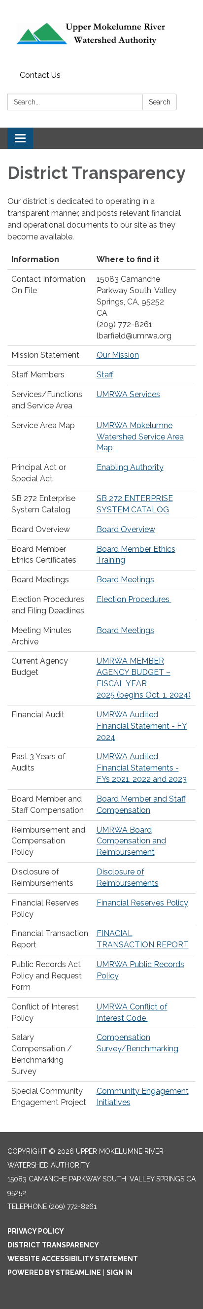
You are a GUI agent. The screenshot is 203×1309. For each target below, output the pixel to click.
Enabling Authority (130, 467)
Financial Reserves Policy (142, 902)
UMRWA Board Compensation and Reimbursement (131, 841)
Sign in (119, 1272)
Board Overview (126, 529)
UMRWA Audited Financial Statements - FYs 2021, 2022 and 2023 (142, 768)
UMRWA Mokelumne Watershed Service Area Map (140, 437)
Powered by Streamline (54, 1272)
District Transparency (53, 1245)
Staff (105, 374)
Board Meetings (125, 579)
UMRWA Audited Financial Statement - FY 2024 (142, 726)
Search (159, 102)
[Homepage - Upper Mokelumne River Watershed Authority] (101, 33)
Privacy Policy (35, 1231)
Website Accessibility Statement (72, 1259)
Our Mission (118, 355)
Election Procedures (134, 599)
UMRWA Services (128, 394)
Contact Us (40, 75)
